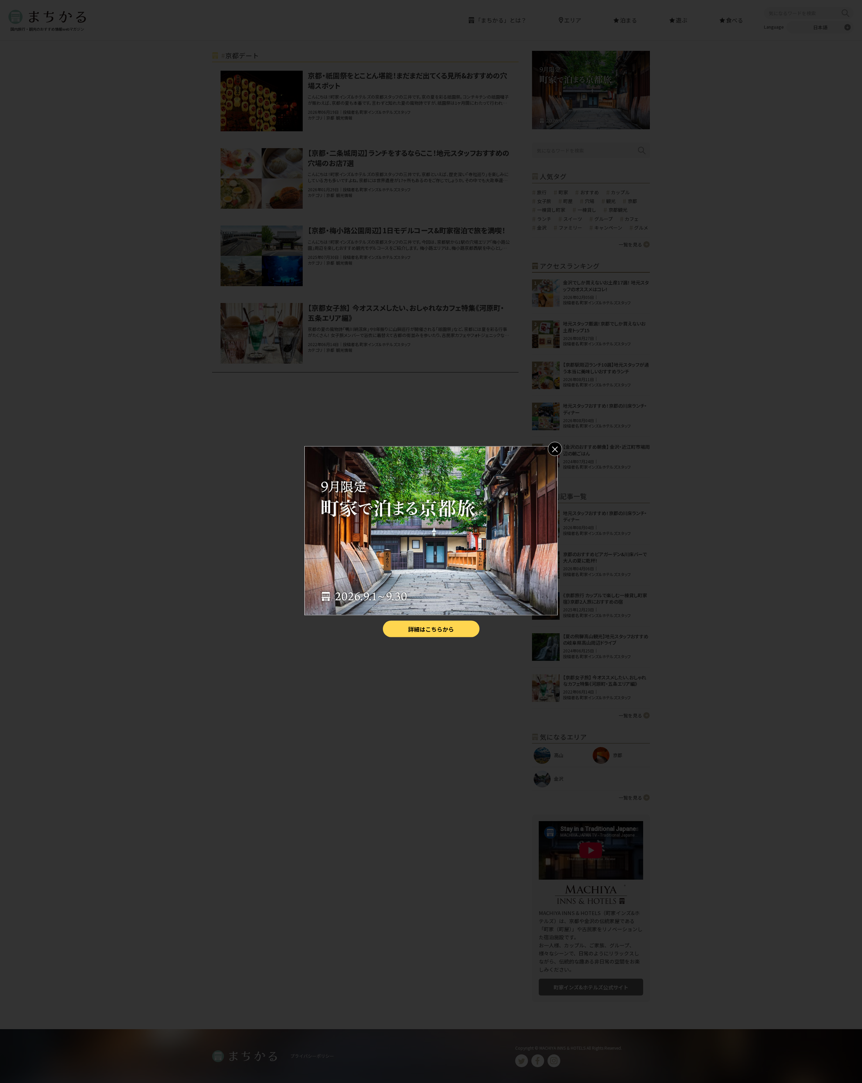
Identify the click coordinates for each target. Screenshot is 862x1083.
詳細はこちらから (431, 628)
